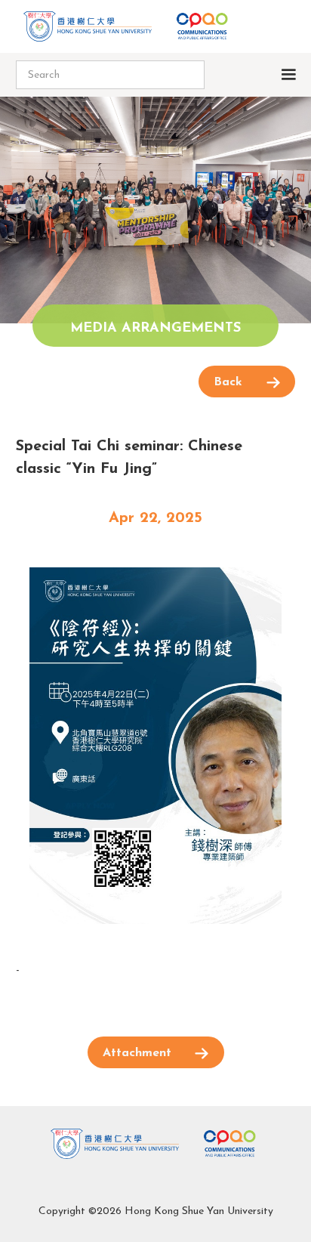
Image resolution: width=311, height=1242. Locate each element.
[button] (294, 74)
